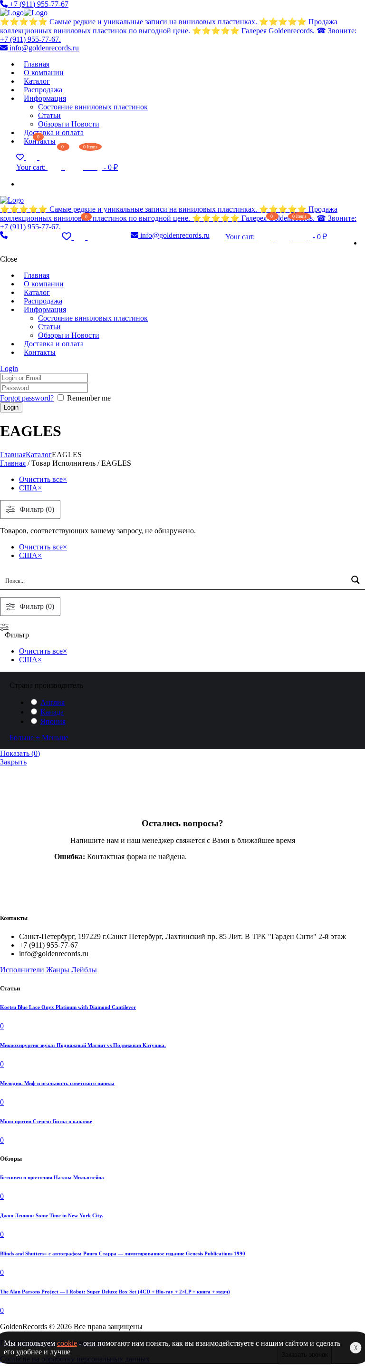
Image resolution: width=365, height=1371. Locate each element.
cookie (67, 1343)
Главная (13, 454)
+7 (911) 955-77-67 (38, 4)
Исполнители (22, 970)
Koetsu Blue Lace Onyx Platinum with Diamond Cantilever (68, 1007)
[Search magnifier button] (355, 579)
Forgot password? (27, 398)
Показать (20, 753)
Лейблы (84, 970)
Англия (52, 702)
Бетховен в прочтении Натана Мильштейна (52, 1177)
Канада (52, 712)
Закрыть (13, 762)
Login (9, 368)
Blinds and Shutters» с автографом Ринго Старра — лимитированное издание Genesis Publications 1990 (122, 1253)
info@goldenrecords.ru (43, 48)
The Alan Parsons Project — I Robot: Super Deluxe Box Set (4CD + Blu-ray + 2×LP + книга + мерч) (115, 1291)
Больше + (25, 738)
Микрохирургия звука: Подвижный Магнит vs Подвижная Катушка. (83, 1045)
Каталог (39, 454)
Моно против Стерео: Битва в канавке (46, 1121)
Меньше (55, 738)
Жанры (57, 970)
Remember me (89, 398)
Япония (53, 721)
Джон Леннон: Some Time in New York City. (51, 1215)
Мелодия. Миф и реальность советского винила (57, 1083)
